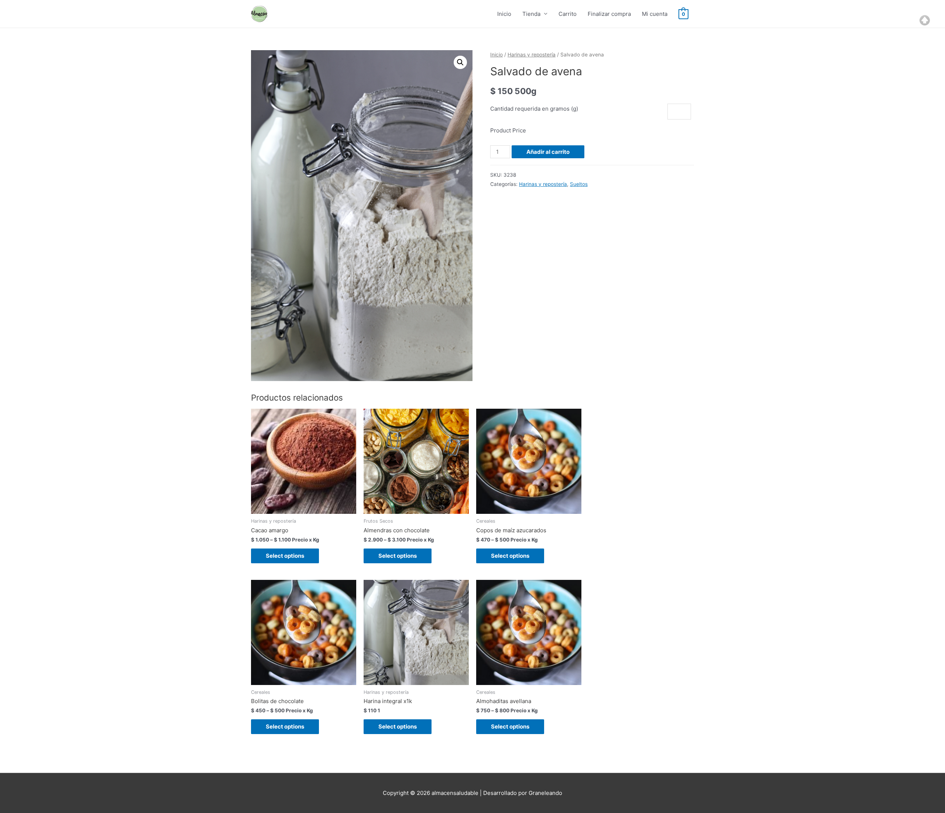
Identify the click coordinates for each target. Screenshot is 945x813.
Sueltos (579, 184)
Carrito (568, 13)
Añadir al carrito (548, 151)
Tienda (531, 13)
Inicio (504, 13)
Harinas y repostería (532, 55)
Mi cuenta (654, 13)
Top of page (924, 20)
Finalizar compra (609, 13)
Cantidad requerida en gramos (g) (534, 108)
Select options (285, 555)
